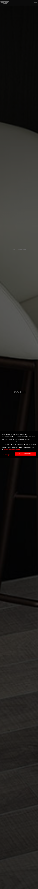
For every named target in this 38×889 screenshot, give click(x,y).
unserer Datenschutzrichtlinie (11, 449)
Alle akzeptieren (25, 454)
